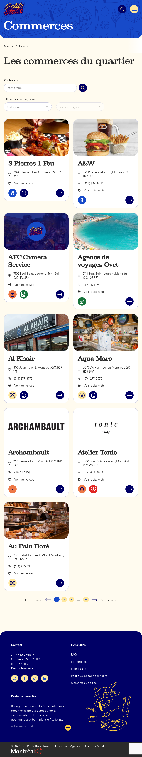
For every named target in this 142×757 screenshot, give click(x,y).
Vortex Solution (98, 746)
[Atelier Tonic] (105, 426)
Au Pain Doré (28, 546)
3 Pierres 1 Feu (31, 163)
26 (86, 599)
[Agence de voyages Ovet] (105, 231)
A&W (86, 163)
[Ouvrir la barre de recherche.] (122, 9)
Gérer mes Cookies (84, 683)
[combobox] (29, 107)
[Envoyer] (68, 728)
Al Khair (21, 358)
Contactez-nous (22, 668)
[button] (134, 9)
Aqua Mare (95, 358)
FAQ (74, 654)
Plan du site (78, 668)
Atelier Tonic (97, 452)
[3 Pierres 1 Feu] (36, 137)
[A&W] (105, 137)
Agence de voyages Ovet (98, 261)
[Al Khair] (36, 332)
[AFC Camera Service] (36, 231)
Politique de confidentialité (89, 675)
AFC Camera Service (27, 261)
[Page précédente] (48, 600)
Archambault (28, 452)
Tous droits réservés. (56, 746)
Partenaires (79, 661)
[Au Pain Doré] (36, 520)
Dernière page (109, 599)
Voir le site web (24, 183)
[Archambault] (36, 426)
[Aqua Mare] (105, 332)
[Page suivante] (94, 600)
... (78, 600)
